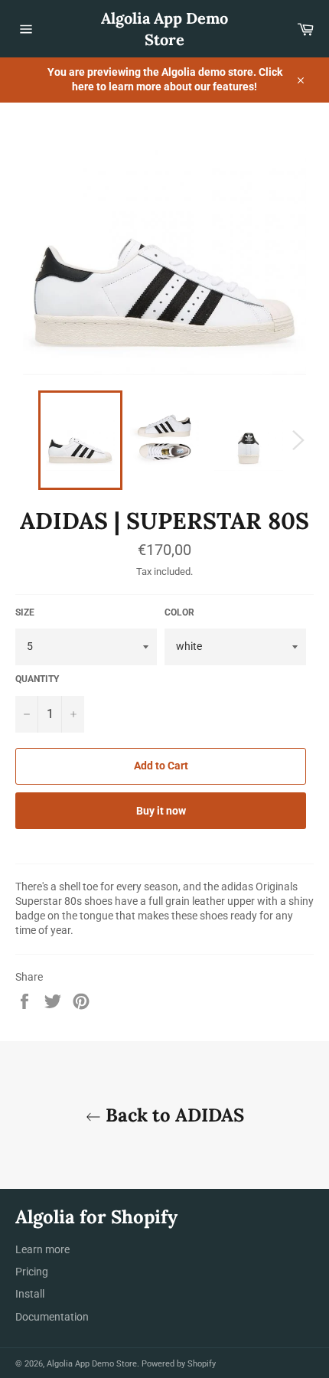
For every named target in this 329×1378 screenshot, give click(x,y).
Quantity (37, 679)
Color (179, 612)
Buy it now (161, 811)
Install (29, 1294)
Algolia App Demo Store (164, 28)
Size (24, 612)
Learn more (42, 1249)
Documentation (52, 1317)
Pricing (31, 1271)
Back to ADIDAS (172, 1115)
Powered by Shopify (179, 1364)
